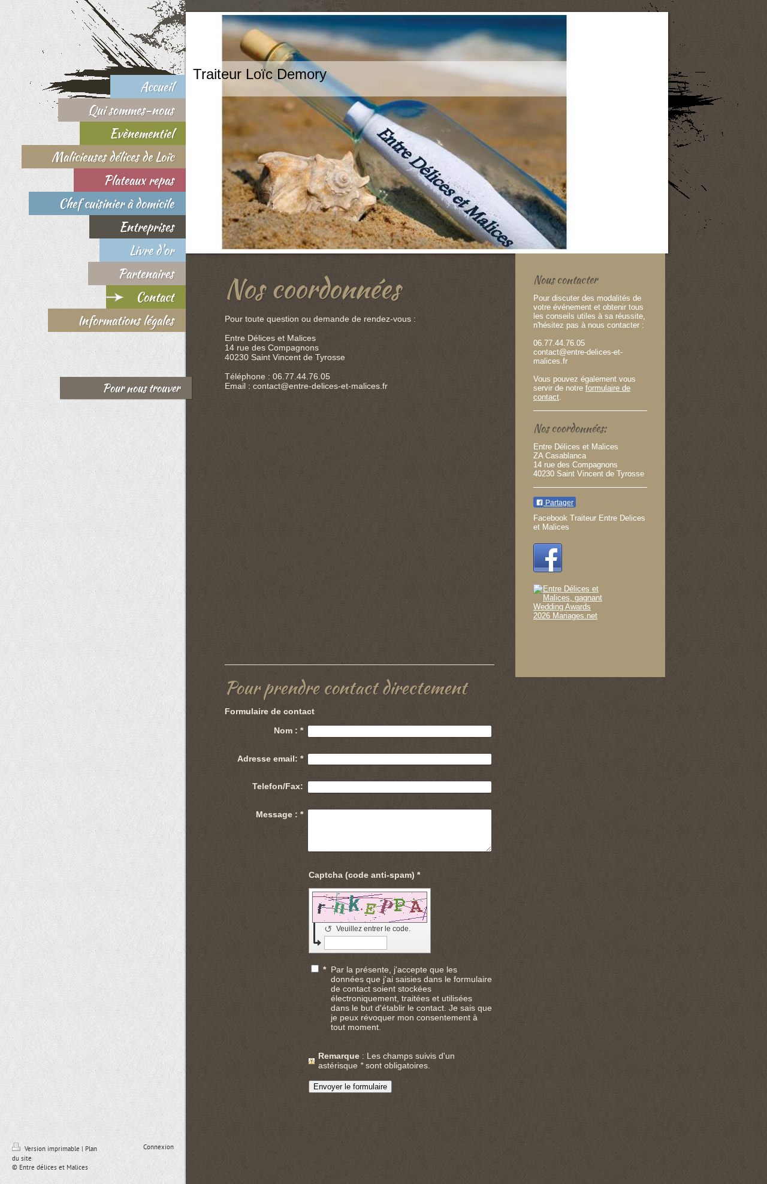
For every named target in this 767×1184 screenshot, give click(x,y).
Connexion (158, 1147)
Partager (558, 503)
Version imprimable (52, 1148)
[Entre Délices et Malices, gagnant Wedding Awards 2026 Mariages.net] (590, 621)
